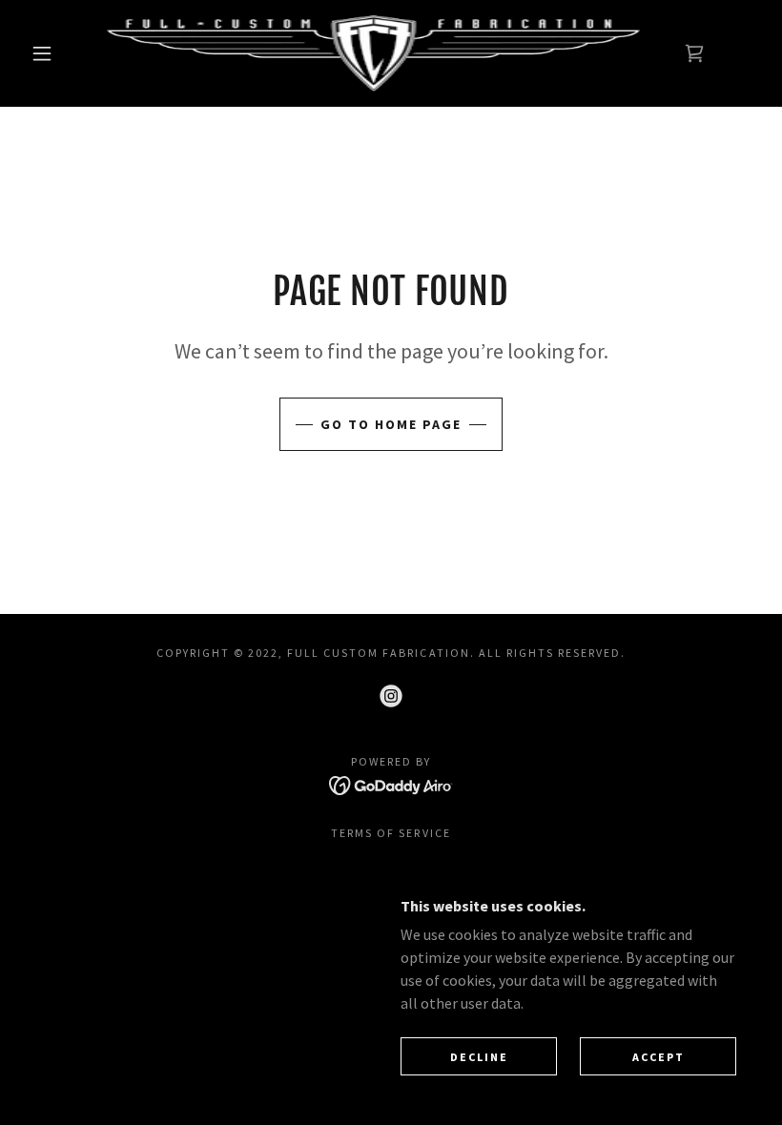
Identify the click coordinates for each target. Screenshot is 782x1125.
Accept (658, 1057)
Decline (479, 1057)
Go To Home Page (391, 424)
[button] (42, 53)
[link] (373, 53)
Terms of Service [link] (390, 833)
